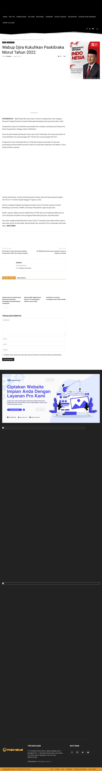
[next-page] (6, 307)
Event (10, 39)
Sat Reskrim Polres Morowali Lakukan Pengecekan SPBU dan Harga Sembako (15, 252)
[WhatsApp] (13, 61)
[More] (27, 61)
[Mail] (83, 752)
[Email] (18, 61)
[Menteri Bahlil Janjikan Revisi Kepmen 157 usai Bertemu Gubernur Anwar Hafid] (34, 289)
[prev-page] (3, 307)
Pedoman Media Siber (80, 769)
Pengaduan (69, 769)
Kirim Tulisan (92, 769)
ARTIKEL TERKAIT (9, 278)
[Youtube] (88, 752)
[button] (97, 29)
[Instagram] (90, 29)
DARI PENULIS (21, 278)
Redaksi (9, 56)
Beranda (4, 39)
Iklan (63, 769)
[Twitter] (93, 29)
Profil (51, 769)
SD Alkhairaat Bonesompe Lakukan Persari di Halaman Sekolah (51, 252)
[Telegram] (23, 61)
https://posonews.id (21, 265)
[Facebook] (87, 29)
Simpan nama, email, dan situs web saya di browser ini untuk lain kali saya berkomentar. (33, 355)
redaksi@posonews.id (44, 761)
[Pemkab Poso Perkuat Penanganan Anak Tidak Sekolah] (56, 289)
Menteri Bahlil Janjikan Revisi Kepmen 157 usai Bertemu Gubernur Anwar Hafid (32, 299)
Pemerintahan (10, 42)
